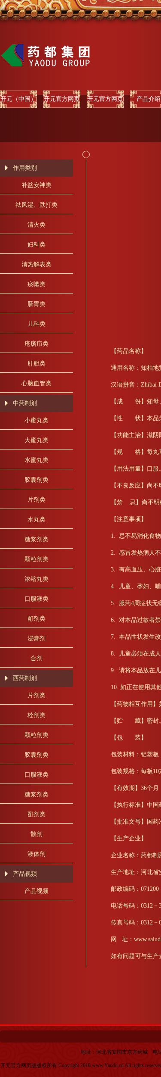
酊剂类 (36, 618)
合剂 (36, 658)
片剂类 (36, 499)
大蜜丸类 (36, 440)
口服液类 (36, 599)
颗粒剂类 (36, 559)
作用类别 (25, 168)
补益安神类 (36, 185)
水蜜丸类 (36, 460)
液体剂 (36, 854)
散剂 (36, 834)
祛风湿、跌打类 (36, 205)
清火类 (36, 225)
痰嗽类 (36, 284)
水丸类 (36, 519)
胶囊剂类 (36, 480)
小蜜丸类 (36, 420)
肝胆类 (36, 363)
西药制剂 (25, 678)
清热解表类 (36, 264)
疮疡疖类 (36, 343)
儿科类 (36, 324)
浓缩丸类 (36, 579)
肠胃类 (36, 304)
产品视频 (25, 874)
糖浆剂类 (36, 539)
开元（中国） (18, 99)
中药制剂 (25, 403)
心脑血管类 (36, 383)
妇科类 (36, 244)
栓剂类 (36, 715)
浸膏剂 (36, 638)
